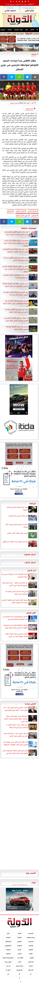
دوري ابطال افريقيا (22, 215)
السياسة (30, 941)
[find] (16, 1)
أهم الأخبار (31, 613)
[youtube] (22, 1)
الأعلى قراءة (30, 704)
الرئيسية (30, 933)
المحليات (8, 954)
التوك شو (20, 958)
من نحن (8, 966)
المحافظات (8, 941)
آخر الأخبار (31, 570)
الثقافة (31, 949)
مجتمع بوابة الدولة (8, 958)
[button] (2, 899)
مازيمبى (34, 215)
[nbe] (19, 47)
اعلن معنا (30, 970)
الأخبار (32, 29)
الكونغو (9, 211)
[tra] (19, 682)
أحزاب (19, 962)
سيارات (31, 966)
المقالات (8, 949)
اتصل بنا (8, 970)
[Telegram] (27, 77)
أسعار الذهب (30, 562)
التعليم (32, 958)
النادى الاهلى (20, 211)
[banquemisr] (19, 39)
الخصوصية (19, 970)
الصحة (19, 949)
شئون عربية (8, 962)
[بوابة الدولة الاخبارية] (19, 899)
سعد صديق (29, 108)
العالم (31, 954)
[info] (13, 1)
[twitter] (25, 1)
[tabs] (10, 1)
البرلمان (2, 29)
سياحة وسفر (19, 966)
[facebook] (28, 1)
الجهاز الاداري (32, 211)
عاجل (26, 29)
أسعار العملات (30, 554)
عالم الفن (31, 962)
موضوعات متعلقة (28, 228)
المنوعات (19, 945)
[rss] (19, 1)
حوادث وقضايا (18, 29)
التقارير (19, 941)
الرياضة (10, 29)
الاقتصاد (30, 945)
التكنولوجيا (8, 945)
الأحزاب (19, 954)
